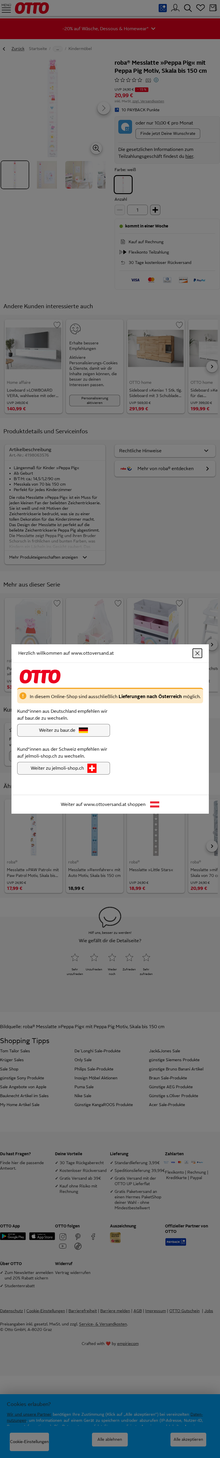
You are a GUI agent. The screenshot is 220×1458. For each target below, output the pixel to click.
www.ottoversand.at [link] (105, 804)
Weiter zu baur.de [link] (57, 730)
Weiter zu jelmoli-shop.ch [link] (57, 768)
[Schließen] (197, 653)
